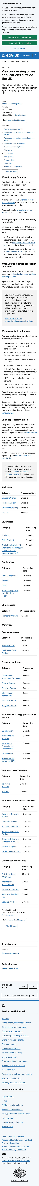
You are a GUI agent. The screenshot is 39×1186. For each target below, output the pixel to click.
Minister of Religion (10, 889)
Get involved (7, 1126)
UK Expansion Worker (11, 851)
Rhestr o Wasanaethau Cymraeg (16, 1146)
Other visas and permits (13, 167)
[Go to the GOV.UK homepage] (10, 55)
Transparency (8, 1118)
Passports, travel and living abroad (17, 1074)
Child (4, 585)
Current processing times (13, 147)
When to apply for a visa (13, 129)
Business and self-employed (14, 1027)
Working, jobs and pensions (14, 1082)
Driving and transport (11, 1048)
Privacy (11, 1136)
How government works (12, 1122)
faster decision (30, 432)
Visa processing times (10, 953)
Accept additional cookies (19, 37)
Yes (25, 986)
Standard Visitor (9, 498)
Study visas (8, 153)
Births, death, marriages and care (16, 1023)
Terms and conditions (11, 1143)
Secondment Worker (11, 826)
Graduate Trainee (9, 821)
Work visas (8, 163)
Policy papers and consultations (16, 1113)
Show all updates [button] (8, 915)
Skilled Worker (8, 645)
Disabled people (9, 1044)
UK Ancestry (7, 753)
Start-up (5, 791)
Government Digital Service (14, 1149)
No (34, 986)
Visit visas (8, 150)
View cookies (19, 49)
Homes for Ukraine (10, 616)
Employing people (9, 1057)
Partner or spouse (9, 576)
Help (4, 1136)
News (4, 1101)
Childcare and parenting (12, 1031)
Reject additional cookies (19, 43)
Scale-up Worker (9, 902)
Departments (7, 1096)
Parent (5, 580)
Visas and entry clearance (18, 61)
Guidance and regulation (12, 1105)
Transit (5, 512)
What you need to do (10, 968)
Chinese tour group (10, 507)
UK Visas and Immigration (11, 104)
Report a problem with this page (19, 995)
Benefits (5, 1018)
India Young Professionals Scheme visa (8, 746)
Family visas (8, 157)
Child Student (8, 540)
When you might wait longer (14, 143)
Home (4, 61)
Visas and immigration (11, 1078)
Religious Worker (9, 705)
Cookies (20, 1136)
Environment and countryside (15, 1061)
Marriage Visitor (9, 503)
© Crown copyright (19, 1180)
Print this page (11, 172)
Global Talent (7, 731)
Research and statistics (12, 1109)
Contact (28, 1140)
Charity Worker (8, 683)
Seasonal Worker (9, 700)
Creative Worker (9, 688)
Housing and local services (13, 1065)
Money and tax (8, 1070)
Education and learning (12, 1052)
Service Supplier (9, 846)
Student (5, 535)
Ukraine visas (9, 160)
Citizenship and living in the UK (15, 1035)
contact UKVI (7, 413)
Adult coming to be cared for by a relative (10, 593)
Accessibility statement (12, 1140)
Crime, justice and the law (13, 1040)
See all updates (20, 115)
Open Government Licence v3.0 (16, 1160)
